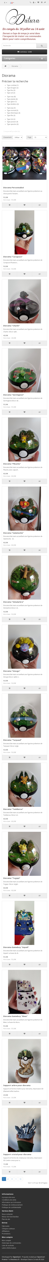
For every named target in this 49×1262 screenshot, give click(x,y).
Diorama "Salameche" (13, 533)
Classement (7, 137)
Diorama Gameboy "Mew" (15, 1016)
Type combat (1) (12, 85)
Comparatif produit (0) (12, 131)
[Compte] (34, 2)
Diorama (15, 66)
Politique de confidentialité (11, 1207)
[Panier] (41, 2)
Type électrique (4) (13, 113)
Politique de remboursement (12, 1205)
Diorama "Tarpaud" (12, 740)
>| (20, 1179)
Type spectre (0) (12, 124)
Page (29, 137)
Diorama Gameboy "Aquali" (16, 947)
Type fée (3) (11, 115)
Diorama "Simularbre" (13, 602)
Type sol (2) (11, 93)
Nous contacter (7, 1214)
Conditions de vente (9, 1200)
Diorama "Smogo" (11, 671)
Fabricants (5, 1226)
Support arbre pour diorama (16, 1085)
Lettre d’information (9, 1248)
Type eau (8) (11, 97)
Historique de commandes (11, 1243)
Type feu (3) (11, 90)
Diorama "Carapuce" (12, 256)
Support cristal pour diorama (17, 1154)
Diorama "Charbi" (11, 325)
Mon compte (6, 1240)
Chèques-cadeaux (8, 1229)
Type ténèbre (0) (13, 104)
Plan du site (6, 1219)
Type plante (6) (12, 99)
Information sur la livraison (11, 1202)
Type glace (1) (12, 102)
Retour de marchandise (10, 1217)
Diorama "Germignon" (13, 394)
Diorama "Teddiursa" (13, 809)
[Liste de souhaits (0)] (38, 2)
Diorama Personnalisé (13, 187)
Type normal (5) (12, 110)
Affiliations (5, 1231)
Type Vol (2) (11, 119)
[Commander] (45, 2)
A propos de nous (8, 1197)
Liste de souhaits (8, 1245)
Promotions (6, 1234)
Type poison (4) (12, 122)
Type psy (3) (11, 108)
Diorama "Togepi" (11, 878)
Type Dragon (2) (12, 88)
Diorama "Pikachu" (12, 463)
